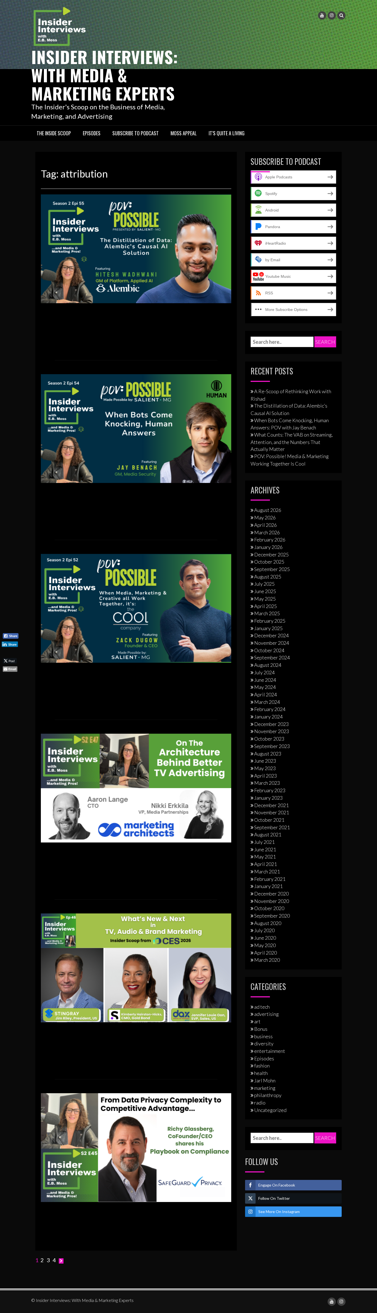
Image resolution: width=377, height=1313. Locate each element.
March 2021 (267, 871)
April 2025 (265, 606)
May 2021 (265, 857)
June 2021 (265, 849)
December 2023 (271, 724)
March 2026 (267, 532)
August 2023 (267, 754)
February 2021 (269, 879)
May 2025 (265, 599)
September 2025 (272, 569)
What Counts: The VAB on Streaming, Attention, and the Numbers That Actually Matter (292, 442)
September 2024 (272, 657)
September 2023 (272, 746)
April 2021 (265, 864)
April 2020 (265, 953)
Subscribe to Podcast (135, 133)
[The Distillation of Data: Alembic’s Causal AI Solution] (136, 248)
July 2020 (264, 930)
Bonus (260, 1029)
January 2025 (268, 628)
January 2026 (268, 547)
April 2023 (265, 776)
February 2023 (269, 790)
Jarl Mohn (264, 1080)
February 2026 (269, 540)
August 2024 (267, 665)
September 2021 (272, 827)
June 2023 (265, 761)
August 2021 (267, 834)
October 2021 (269, 820)
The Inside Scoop (54, 133)
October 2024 (269, 650)
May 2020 (265, 945)
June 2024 (265, 680)
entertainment (269, 1051)
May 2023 (265, 768)
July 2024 (264, 672)
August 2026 (267, 510)
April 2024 (265, 694)
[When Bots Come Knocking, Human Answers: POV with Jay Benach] (136, 428)
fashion (262, 1066)
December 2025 (271, 554)
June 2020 (265, 938)
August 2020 (267, 923)
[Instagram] (332, 15)
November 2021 (271, 812)
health (261, 1073)
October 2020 (269, 908)
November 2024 (271, 643)
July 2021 (264, 842)
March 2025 (267, 613)
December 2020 (271, 894)
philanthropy (268, 1095)
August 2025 (267, 577)
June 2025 (265, 591)
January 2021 (268, 886)
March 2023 (267, 783)
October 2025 (269, 562)
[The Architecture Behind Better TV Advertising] (136, 787)
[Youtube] (322, 15)
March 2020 (267, 960)
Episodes (91, 133)
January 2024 (268, 717)
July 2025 (264, 584)
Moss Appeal (184, 133)
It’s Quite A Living (227, 133)
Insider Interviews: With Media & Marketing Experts (104, 74)
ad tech (262, 1007)
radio (260, 1103)
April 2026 (265, 525)
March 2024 (267, 702)
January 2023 (268, 798)
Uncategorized (270, 1110)
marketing (264, 1088)
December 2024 (271, 635)
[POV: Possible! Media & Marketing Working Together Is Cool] (136, 608)
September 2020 (272, 916)
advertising (266, 1014)
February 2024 (269, 709)
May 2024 (265, 687)
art (257, 1021)
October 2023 (269, 739)
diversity (264, 1043)
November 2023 (271, 731)
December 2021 (271, 805)
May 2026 (265, 517)
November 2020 (271, 901)
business (263, 1036)
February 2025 (269, 621)
